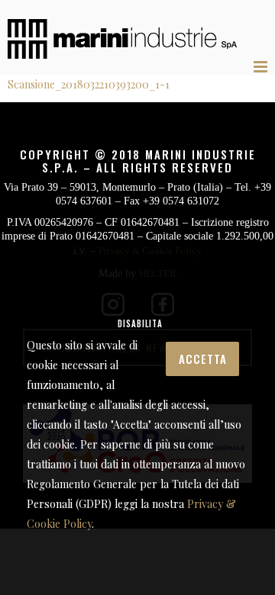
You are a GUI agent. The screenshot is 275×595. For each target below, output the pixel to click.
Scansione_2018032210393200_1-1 (89, 84)
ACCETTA (106, 333)
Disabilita (199, 332)
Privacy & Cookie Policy (132, 524)
